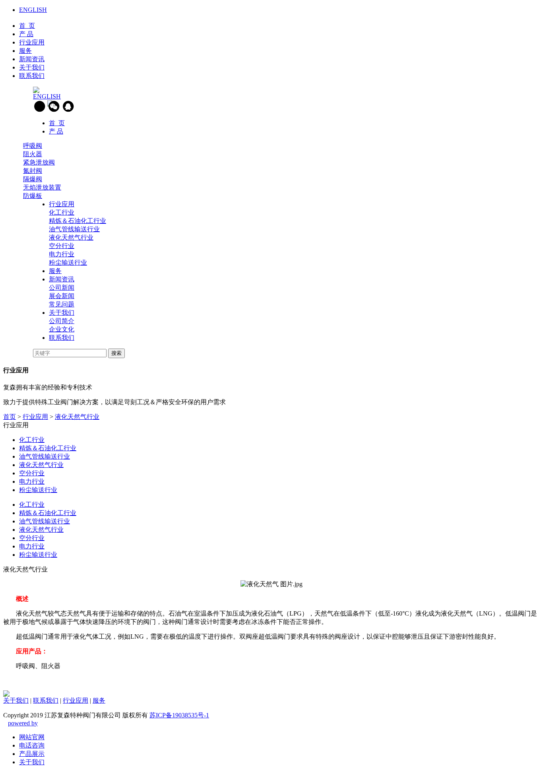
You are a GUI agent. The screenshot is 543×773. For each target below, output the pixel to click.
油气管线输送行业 (74, 229)
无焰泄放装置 (42, 187)
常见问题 (61, 304)
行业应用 (32, 42)
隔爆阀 (32, 179)
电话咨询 (32, 745)
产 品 (26, 34)
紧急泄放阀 (39, 162)
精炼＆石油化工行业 (77, 220)
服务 (25, 50)
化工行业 (61, 212)
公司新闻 (61, 287)
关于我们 (32, 67)
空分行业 (61, 245)
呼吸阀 (32, 145)
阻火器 (32, 154)
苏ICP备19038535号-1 (179, 715)
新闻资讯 (32, 59)
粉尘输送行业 (68, 262)
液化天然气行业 (71, 237)
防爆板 (32, 195)
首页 (9, 416)
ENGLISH (33, 9)
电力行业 (61, 254)
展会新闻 (61, 296)
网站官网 (32, 737)
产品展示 (32, 753)
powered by (23, 723)
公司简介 (61, 321)
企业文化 (61, 329)
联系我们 (32, 75)
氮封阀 (32, 170)
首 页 (27, 25)
